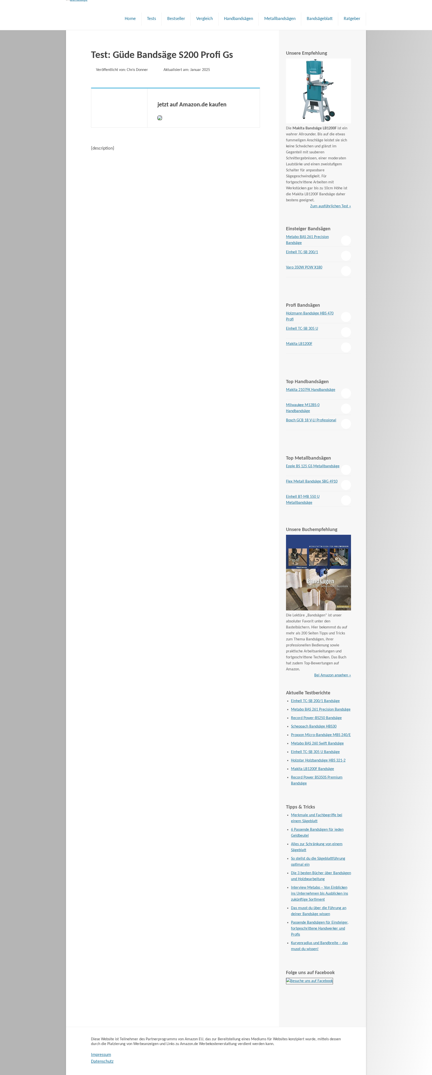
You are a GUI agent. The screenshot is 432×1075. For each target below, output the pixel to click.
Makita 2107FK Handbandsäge (310, 390)
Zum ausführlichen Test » (330, 206)
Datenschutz (102, 1061)
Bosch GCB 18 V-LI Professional (311, 420)
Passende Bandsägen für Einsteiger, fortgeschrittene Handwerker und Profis (319, 929)
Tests (151, 18)
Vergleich (204, 18)
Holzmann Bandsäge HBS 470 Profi (310, 316)
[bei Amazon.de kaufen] (160, 119)
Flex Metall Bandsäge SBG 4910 (312, 482)
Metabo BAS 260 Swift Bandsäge (317, 744)
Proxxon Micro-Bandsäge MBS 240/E (321, 735)
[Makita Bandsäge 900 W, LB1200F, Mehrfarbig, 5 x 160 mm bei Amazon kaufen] (318, 122)
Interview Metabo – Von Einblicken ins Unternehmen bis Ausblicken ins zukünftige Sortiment (319, 894)
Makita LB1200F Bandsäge (312, 769)
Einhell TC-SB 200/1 (302, 252)
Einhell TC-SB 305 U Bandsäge (315, 752)
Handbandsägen (238, 18)
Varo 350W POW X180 (304, 267)
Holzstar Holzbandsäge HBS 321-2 (318, 761)
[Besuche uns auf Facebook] (309, 981)
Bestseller (176, 18)
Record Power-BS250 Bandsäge (316, 718)
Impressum (101, 1055)
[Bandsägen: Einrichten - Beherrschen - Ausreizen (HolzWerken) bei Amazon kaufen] (318, 609)
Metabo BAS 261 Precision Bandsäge (307, 240)
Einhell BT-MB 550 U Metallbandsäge (303, 500)
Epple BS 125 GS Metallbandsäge (313, 466)
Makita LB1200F (299, 344)
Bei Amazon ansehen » (332, 675)
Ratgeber (352, 18)
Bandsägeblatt (319, 18)
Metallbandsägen (280, 18)
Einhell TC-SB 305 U (302, 329)
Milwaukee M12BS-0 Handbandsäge (303, 408)
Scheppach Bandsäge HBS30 (313, 727)
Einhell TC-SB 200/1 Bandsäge (315, 701)
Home (130, 18)
